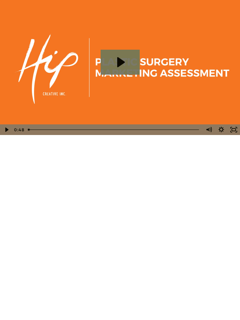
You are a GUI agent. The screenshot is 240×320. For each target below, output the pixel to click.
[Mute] (208, 129)
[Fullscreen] (234, 129)
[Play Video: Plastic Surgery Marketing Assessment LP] (120, 62)
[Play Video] (6, 129)
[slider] (114, 129)
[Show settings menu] (221, 129)
